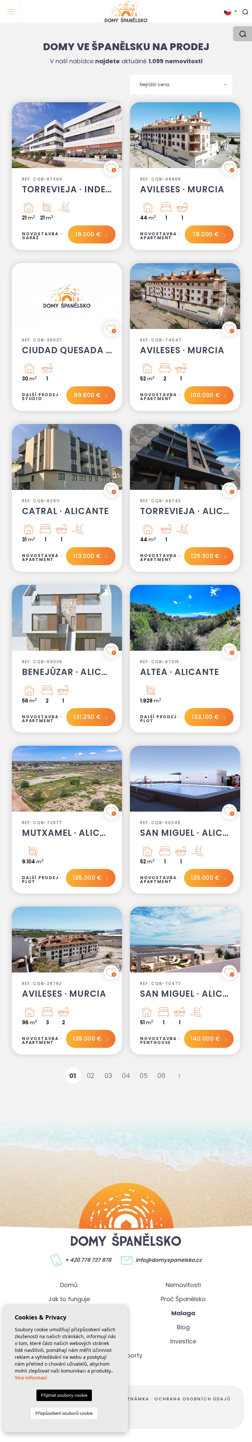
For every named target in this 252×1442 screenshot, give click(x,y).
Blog (183, 1327)
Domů (69, 1285)
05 (143, 1075)
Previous (18, 138)
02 (91, 1075)
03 (108, 1075)
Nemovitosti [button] (183, 1285)
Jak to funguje (69, 1299)
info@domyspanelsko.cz (169, 1260)
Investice (183, 1341)
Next (115, 138)
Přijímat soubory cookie (64, 1395)
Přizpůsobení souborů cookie (64, 1413)
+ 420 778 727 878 (88, 1260)
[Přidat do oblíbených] (111, 168)
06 (161, 1075)
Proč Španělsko (183, 1299)
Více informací (31, 1378)
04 (126, 1075)
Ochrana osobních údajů (192, 1399)
